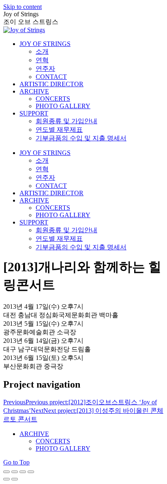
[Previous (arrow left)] (6, 479)
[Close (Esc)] (6, 472)
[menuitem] (45, 43)
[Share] (14, 472)
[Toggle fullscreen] (22, 472)
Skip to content (22, 6)
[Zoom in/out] (31, 472)
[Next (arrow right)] (14, 479)
